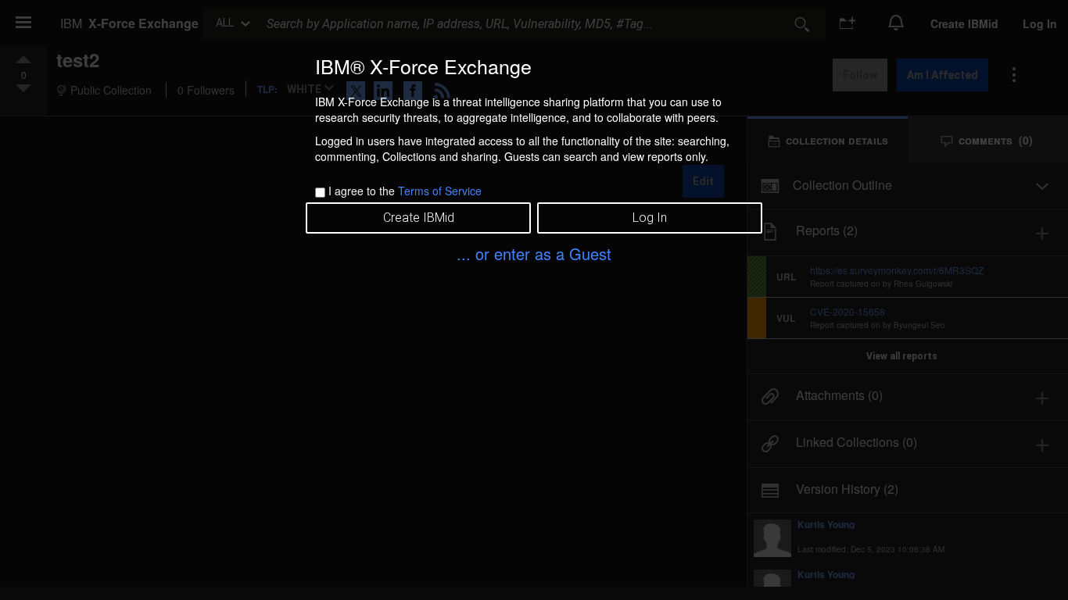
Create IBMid (418, 217)
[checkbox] (320, 193)
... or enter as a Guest (534, 253)
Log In (650, 217)
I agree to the (405, 190)
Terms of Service (440, 190)
